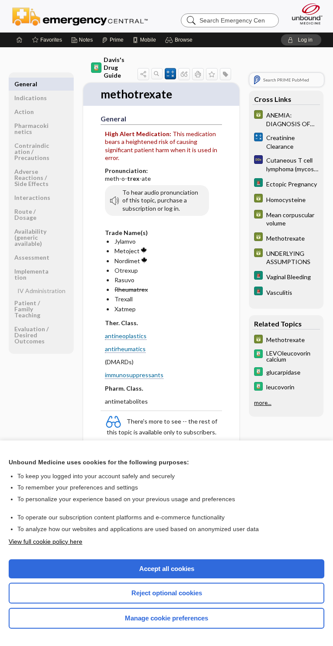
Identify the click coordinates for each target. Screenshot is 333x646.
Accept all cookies (166, 568)
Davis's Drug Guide (114, 67)
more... (262, 402)
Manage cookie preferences (166, 618)
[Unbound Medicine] (304, 14)
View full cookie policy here (45, 541)
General (25, 84)
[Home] (19, 40)
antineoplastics (126, 335)
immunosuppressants (134, 374)
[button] (180, 40)
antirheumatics (125, 348)
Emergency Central (80, 16)
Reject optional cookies (166, 593)
